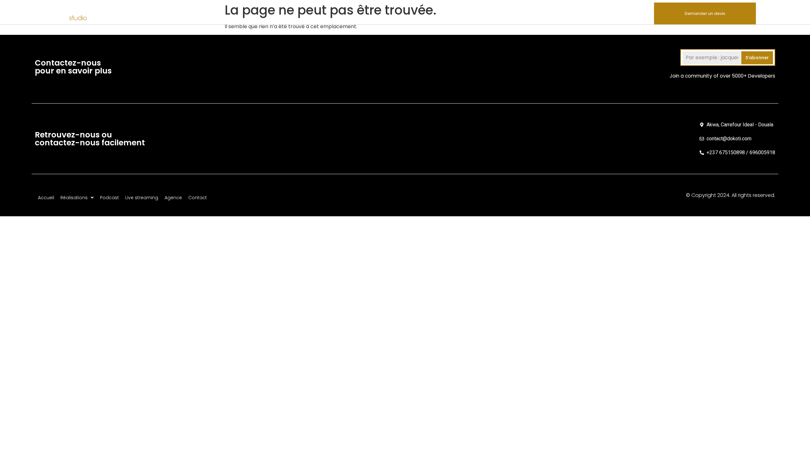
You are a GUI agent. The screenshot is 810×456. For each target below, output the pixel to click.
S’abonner (757, 57)
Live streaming (572, 13)
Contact (638, 13)
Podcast (534, 13)
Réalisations (493, 13)
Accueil (461, 13)
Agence (609, 13)
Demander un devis (705, 13)
